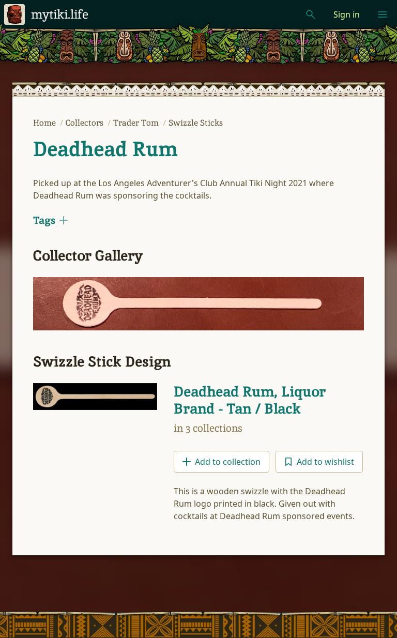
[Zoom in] (198, 304)
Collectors (85, 122)
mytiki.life (59, 14)
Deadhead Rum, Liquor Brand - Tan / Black (250, 400)
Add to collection (228, 461)
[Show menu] (382, 14)
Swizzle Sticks (196, 122)
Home (45, 122)
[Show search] (310, 14)
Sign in (346, 14)
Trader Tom (137, 122)
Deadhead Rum (105, 148)
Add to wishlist (325, 461)
